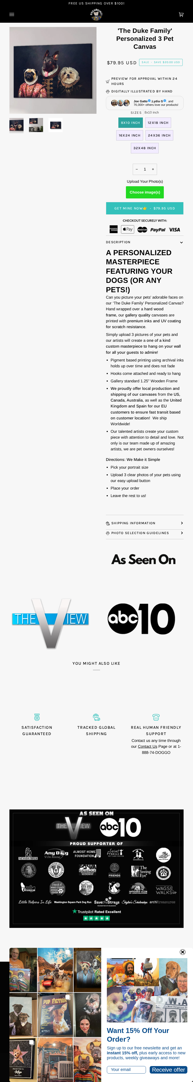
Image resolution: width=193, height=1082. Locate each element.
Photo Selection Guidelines (140, 533)
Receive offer (168, 1070)
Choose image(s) (145, 192)
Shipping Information (133, 523)
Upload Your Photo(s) (145, 181)
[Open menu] (16, 15)
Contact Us (147, 746)
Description (118, 242)
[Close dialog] (182, 952)
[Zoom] (18, 105)
